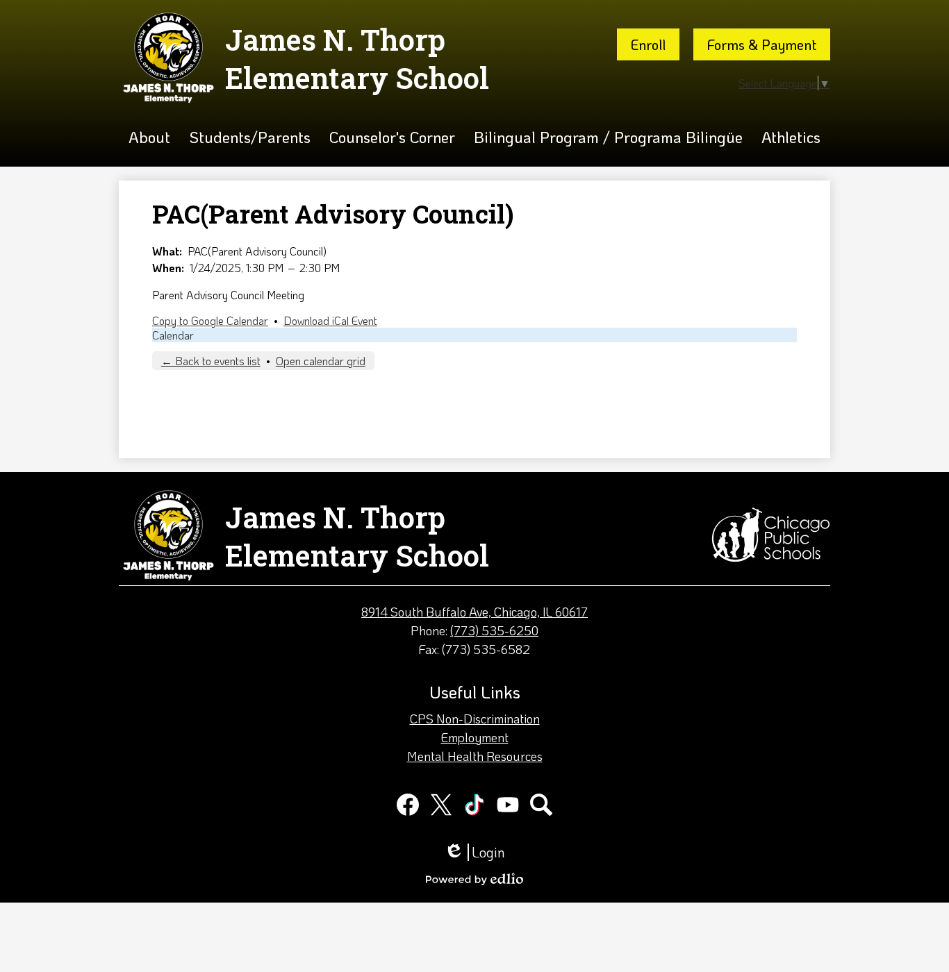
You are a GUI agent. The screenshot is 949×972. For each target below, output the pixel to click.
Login (474, 852)
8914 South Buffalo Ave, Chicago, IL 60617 (474, 611)
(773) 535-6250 (494, 630)
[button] (149, 137)
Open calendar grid (320, 360)
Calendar (173, 335)
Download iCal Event (330, 320)
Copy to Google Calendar (210, 320)
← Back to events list (211, 360)
